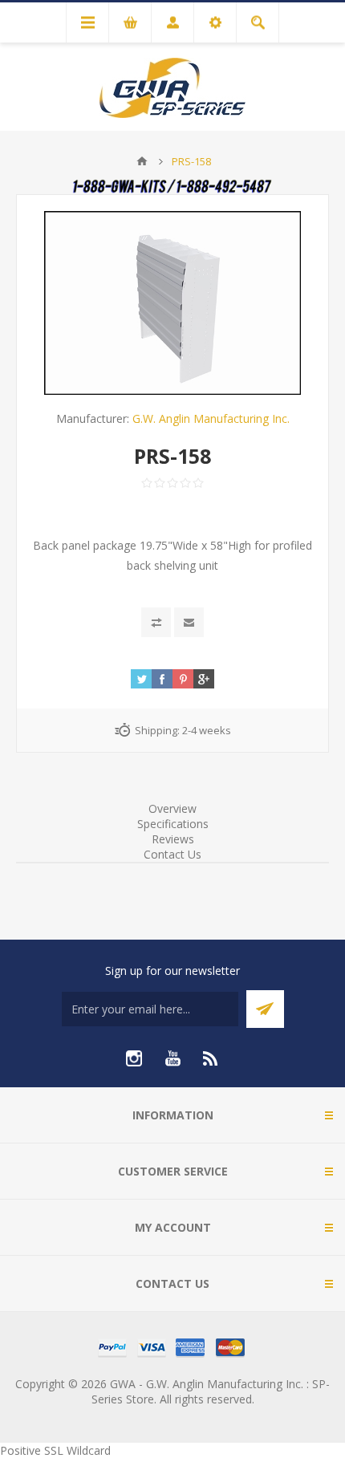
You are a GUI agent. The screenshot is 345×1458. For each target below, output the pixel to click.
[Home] (142, 161)
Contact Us (172, 854)
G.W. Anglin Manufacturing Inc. (211, 418)
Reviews (173, 839)
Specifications (173, 823)
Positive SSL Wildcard (55, 1450)
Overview (172, 808)
